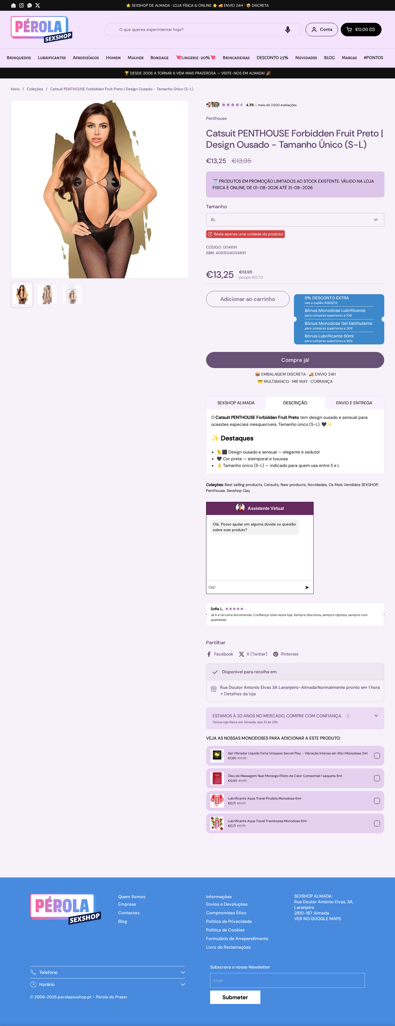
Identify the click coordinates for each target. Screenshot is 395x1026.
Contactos (128, 913)
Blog (122, 921)
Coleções (35, 89)
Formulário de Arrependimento (237, 938)
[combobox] (204, 29)
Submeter (235, 997)
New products (293, 484)
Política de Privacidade (229, 921)
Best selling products (243, 484)
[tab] (238, 694)
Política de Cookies (225, 930)
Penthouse (215, 490)
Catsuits (271, 484)
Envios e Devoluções (226, 904)
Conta (326, 29)
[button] (288, 29)
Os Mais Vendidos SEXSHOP (353, 484)
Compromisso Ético (226, 913)
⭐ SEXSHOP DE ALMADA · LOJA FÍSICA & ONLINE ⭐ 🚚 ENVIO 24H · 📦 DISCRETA (197, 5)
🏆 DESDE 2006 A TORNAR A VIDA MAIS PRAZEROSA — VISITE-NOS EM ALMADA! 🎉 (197, 73)
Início (15, 89)
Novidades (317, 484)
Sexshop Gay (238, 490)
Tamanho (216, 206)
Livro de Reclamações (228, 947)
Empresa (127, 904)
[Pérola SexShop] (41, 29)
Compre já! (295, 360)
